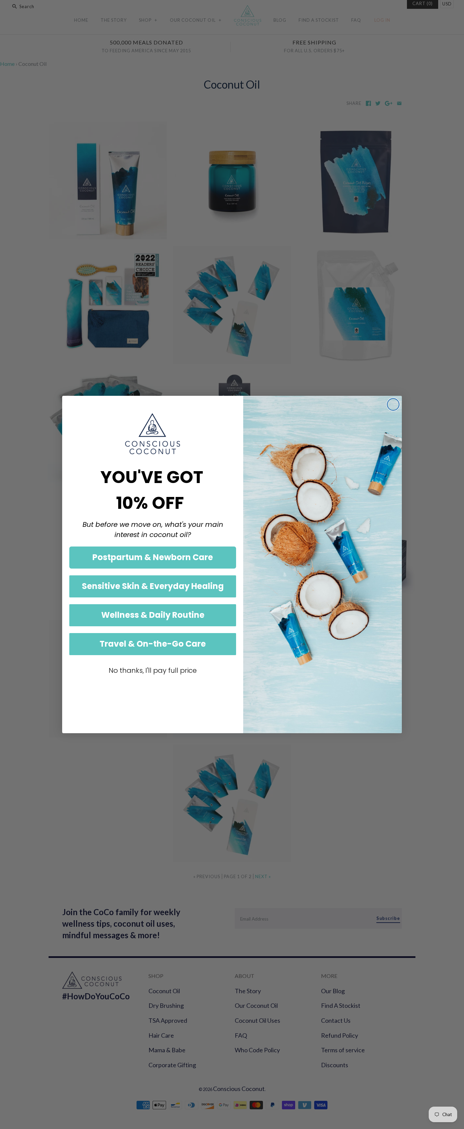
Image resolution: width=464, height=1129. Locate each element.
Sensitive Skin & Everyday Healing (153, 586)
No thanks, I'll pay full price (153, 670)
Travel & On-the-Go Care (153, 643)
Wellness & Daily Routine (152, 615)
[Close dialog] (393, 404)
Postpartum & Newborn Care (152, 557)
